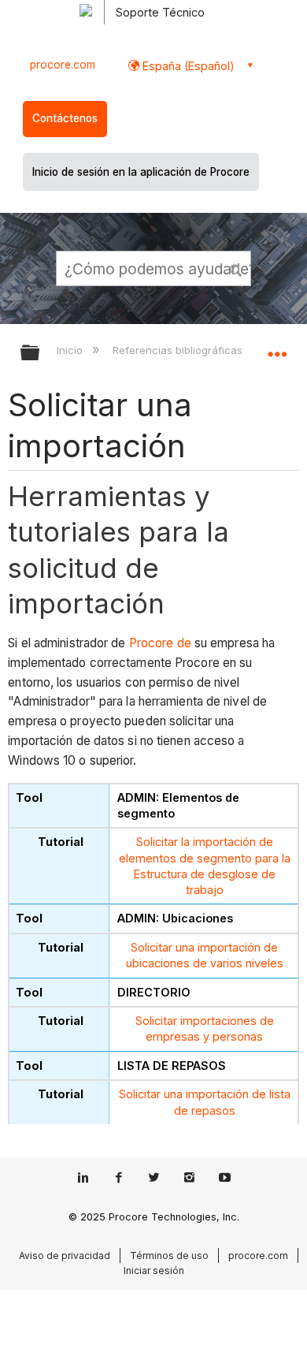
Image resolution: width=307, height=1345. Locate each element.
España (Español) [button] (187, 66)
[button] (236, 268)
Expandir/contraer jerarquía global (40, 353)
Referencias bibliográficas (179, 350)
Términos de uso (169, 1255)
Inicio (71, 350)
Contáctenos (65, 118)
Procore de (160, 642)
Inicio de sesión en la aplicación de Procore (141, 172)
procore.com (62, 64)
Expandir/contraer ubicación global (277, 348)
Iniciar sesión (154, 1270)
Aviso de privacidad (64, 1255)
